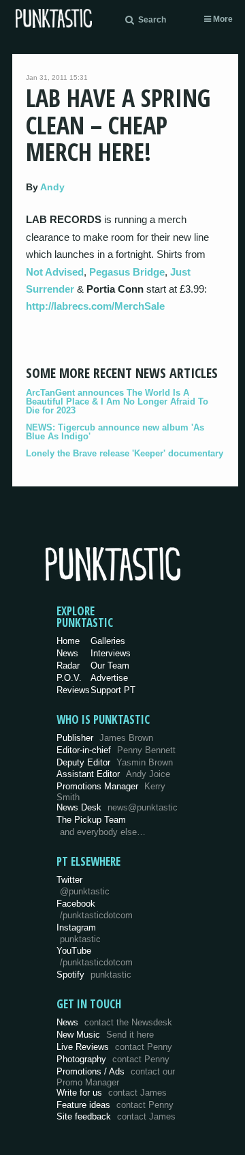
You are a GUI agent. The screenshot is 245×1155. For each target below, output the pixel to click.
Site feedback (116, 1116)
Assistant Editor (113, 774)
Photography (112, 1059)
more (222, 19)
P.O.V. (69, 678)
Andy (52, 186)
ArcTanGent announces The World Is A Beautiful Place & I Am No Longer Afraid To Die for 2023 (117, 401)
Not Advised (55, 272)
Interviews (111, 653)
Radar (68, 665)
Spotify (93, 974)
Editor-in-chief (116, 750)
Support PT (113, 690)
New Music (105, 1034)
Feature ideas (115, 1105)
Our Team (110, 665)
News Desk (117, 807)
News (67, 653)
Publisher (104, 738)
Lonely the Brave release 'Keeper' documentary (124, 453)
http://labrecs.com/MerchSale (95, 306)
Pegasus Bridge (127, 272)
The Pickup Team (91, 820)
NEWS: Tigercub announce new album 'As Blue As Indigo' (115, 431)
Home (68, 641)
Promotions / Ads (115, 1076)
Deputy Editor (114, 762)
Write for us (111, 1092)
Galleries (108, 641)
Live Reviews (114, 1047)
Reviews (73, 690)
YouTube (94, 956)
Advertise (109, 678)
